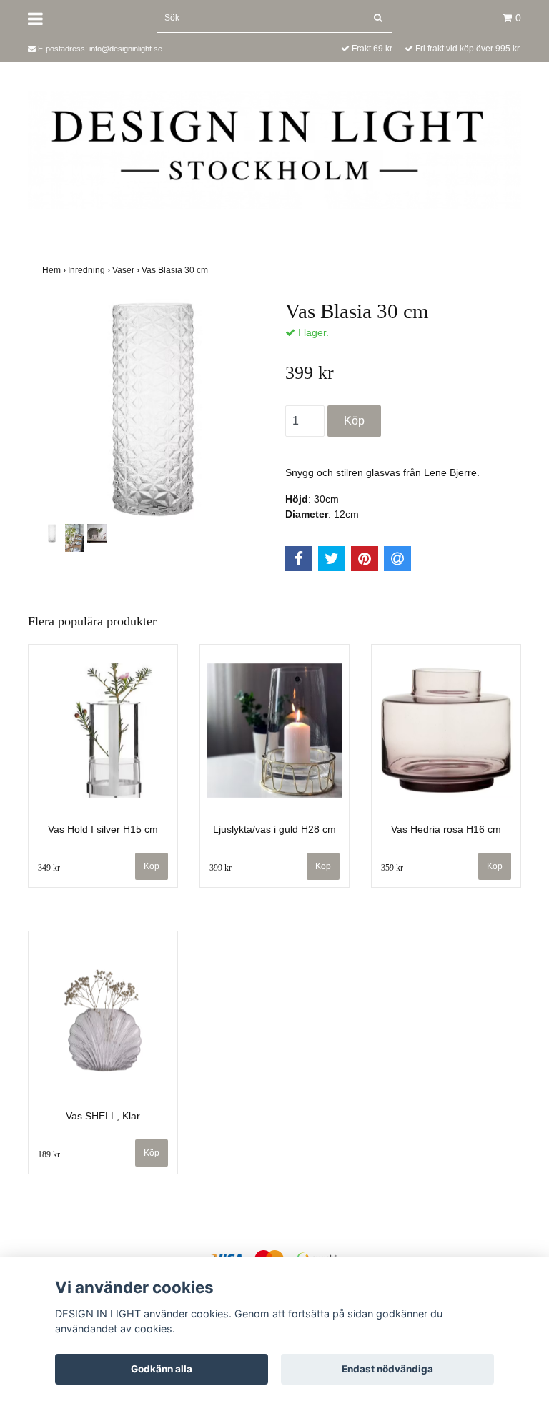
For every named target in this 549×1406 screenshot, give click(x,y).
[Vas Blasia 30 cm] (153, 409)
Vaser (127, 270)
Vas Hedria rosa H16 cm (446, 829)
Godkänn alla (161, 1369)
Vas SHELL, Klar (103, 1116)
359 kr (392, 868)
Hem (55, 270)
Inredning (90, 270)
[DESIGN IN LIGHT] (274, 148)
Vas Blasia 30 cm (176, 270)
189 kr (49, 1154)
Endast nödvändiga (387, 1369)
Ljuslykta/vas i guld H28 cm (274, 829)
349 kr (49, 868)
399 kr (220, 868)
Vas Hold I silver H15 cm (103, 829)
